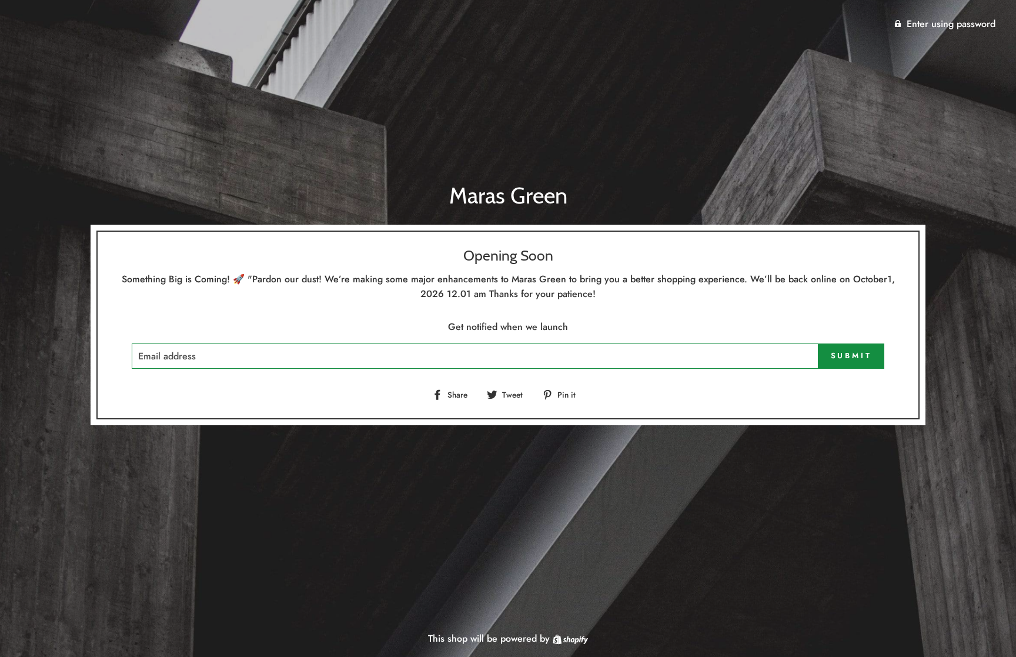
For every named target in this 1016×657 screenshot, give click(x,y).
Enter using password (951, 24)
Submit (851, 355)
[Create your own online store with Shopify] (570, 638)
